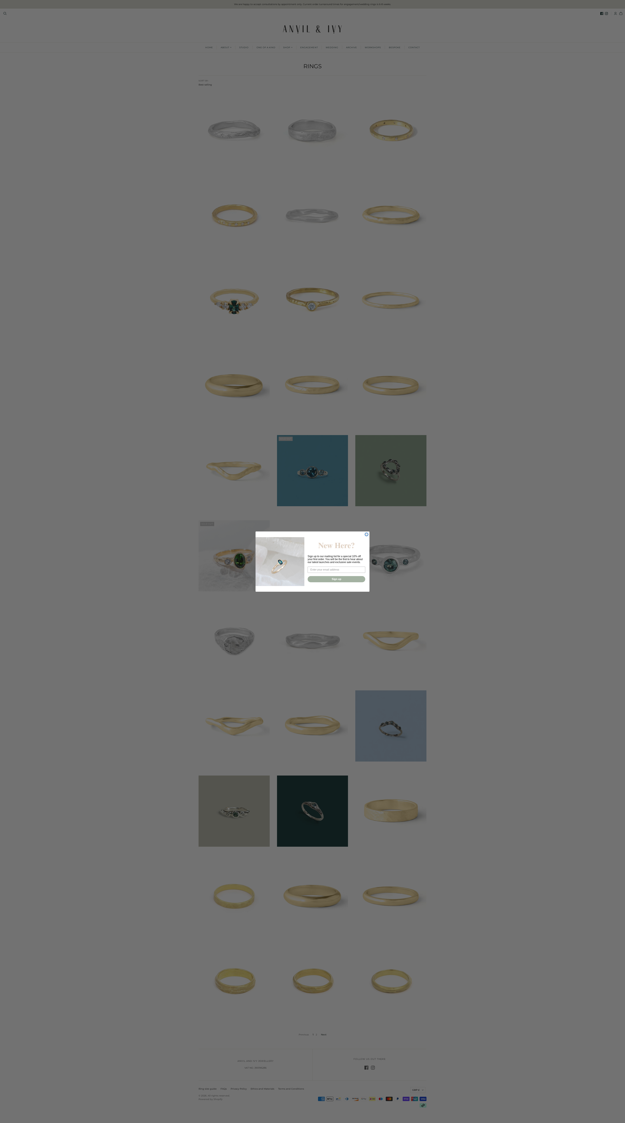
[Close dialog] (366, 534)
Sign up (336, 579)
